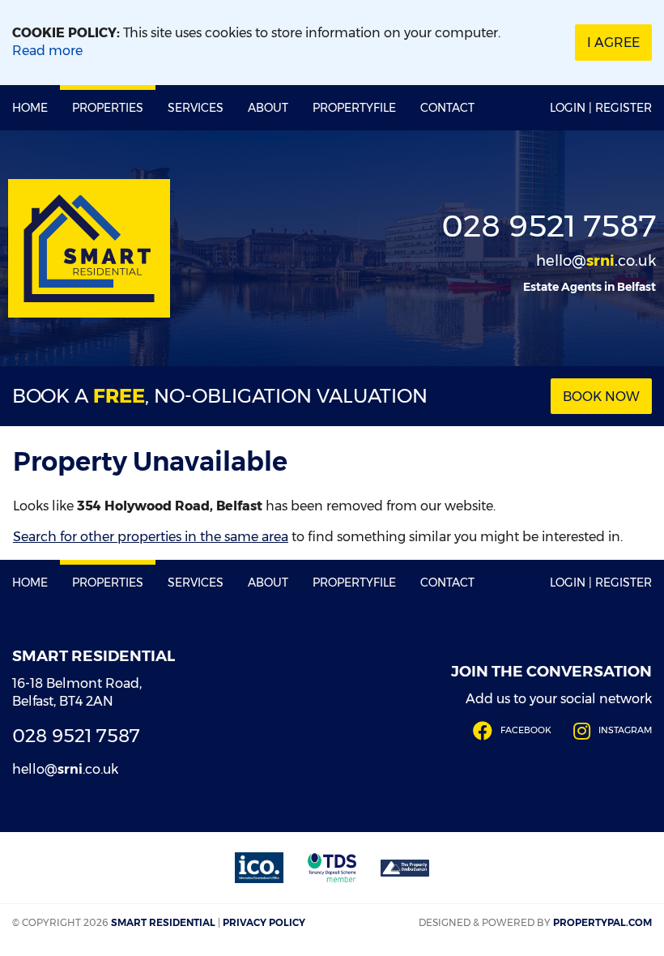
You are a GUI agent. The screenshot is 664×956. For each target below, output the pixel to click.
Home (30, 107)
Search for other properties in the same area (150, 536)
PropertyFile (354, 107)
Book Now (601, 396)
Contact (447, 107)
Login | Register (601, 107)
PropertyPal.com (602, 922)
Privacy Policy (264, 922)
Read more (47, 50)
